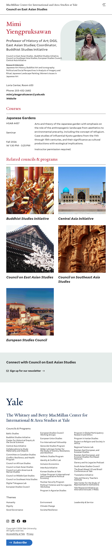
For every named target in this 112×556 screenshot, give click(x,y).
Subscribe (20, 542)
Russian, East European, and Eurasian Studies (86, 451)
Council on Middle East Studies (20, 476)
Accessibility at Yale (15, 534)
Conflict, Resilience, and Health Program (20, 459)
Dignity (9, 506)
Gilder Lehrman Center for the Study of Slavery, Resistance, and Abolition (55, 451)
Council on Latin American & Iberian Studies (19, 471)
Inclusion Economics (49, 464)
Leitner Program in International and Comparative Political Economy (55, 476)
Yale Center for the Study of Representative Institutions (87, 484)
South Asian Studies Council (87, 466)
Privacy (30, 534)
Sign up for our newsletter (25, 370)
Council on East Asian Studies (19, 467)
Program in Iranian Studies (86, 439)
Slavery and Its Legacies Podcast (89, 463)
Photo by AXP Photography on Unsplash (87, 168)
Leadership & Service (83, 503)
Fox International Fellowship (53, 442)
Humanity (10, 503)
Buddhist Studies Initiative (18, 437)
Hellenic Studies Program (52, 457)
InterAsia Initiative (48, 468)
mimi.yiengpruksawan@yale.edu (25, 94)
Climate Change (47, 506)
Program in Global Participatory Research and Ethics (89, 434)
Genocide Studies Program (52, 446)
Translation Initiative (83, 475)
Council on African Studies (18, 463)
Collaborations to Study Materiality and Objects (17, 450)
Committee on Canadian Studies (21, 455)
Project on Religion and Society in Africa (89, 442)
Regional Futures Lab (83, 447)
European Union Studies (51, 439)
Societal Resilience (49, 510)
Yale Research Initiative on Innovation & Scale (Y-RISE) (86, 489)
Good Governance (14, 510)
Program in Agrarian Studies (53, 491)
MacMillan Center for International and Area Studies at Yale (41, 5)
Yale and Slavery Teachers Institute (86, 479)
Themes (11, 497)
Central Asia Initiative (16, 446)
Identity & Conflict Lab (50, 460)
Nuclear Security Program (52, 482)
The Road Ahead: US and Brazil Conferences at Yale (88, 470)
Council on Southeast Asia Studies (21, 480)
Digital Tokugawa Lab (16, 483)
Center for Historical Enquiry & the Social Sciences (20, 441)
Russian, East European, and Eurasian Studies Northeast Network (86, 457)
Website (11, 98)
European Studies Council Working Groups (52, 434)
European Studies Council (18, 487)
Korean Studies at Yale (50, 472)
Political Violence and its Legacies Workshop (56, 486)
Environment (46, 503)
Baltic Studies (12, 434)
